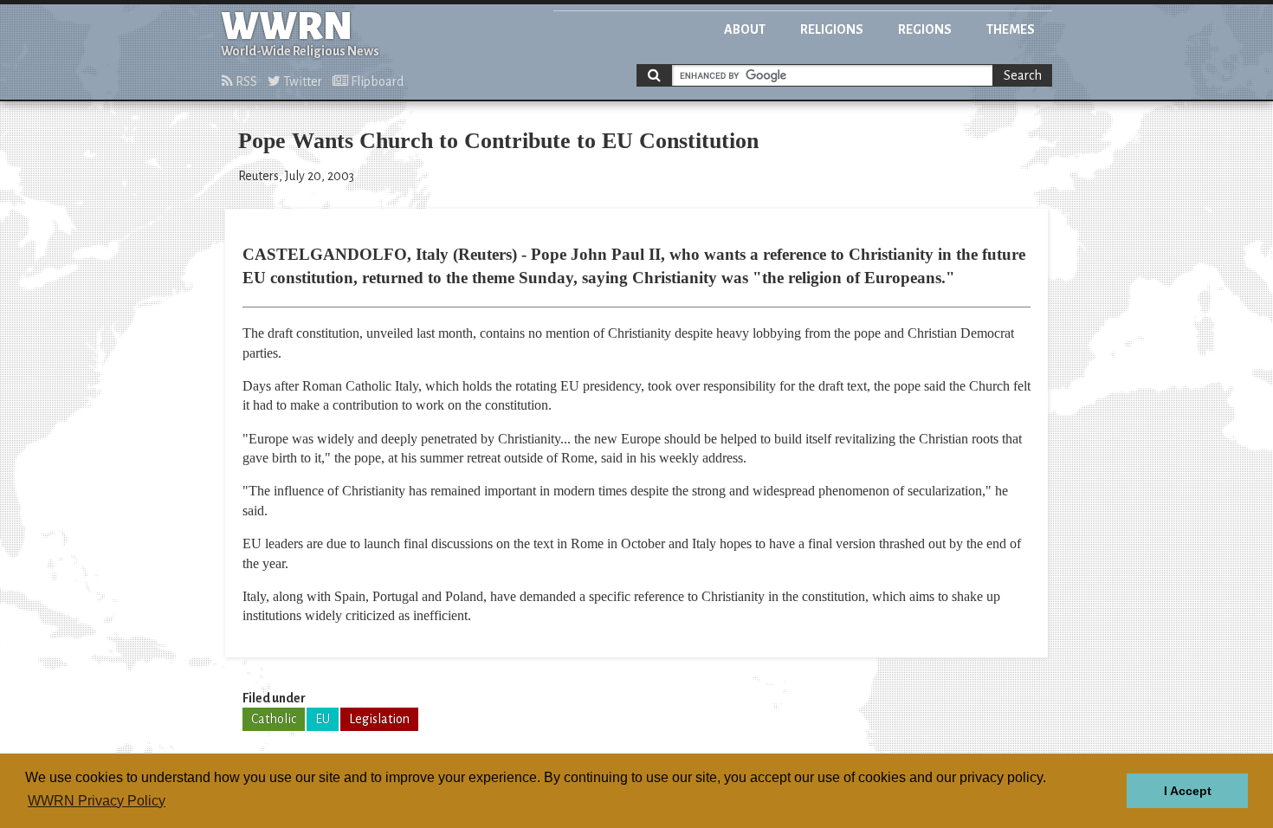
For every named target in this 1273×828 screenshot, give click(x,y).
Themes (1010, 29)
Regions (925, 29)
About (745, 29)
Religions (831, 29)
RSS (245, 81)
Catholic (273, 719)
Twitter (301, 81)
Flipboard (376, 81)
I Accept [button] (1188, 791)
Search (1023, 75)
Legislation (379, 719)
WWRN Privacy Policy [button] (96, 800)
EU (322, 719)
